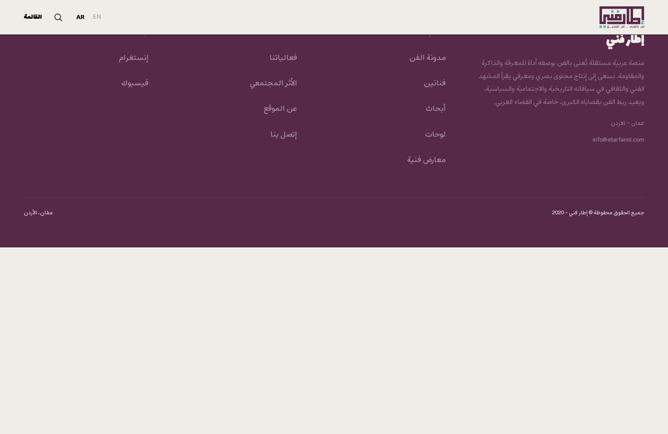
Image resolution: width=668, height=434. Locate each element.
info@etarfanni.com (618, 140)
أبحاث (435, 109)
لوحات (435, 135)
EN (97, 17)
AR (80, 17)
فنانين (435, 83)
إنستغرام (134, 58)
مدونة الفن (427, 58)
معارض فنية (426, 160)
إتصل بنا (283, 135)
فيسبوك (135, 83)
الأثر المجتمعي (273, 83)
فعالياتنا (283, 58)
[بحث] (58, 17)
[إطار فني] (621, 17)
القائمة (33, 17)
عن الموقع (280, 109)
